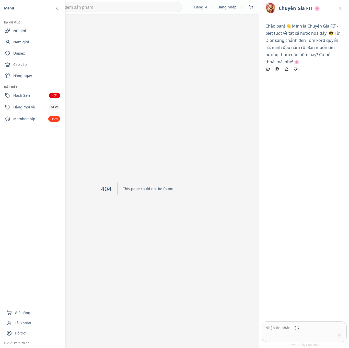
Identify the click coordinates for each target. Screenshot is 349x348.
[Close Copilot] (340, 8)
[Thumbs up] (286, 69)
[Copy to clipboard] (277, 69)
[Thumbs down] (295, 69)
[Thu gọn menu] (57, 8)
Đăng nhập (227, 7)
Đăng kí (200, 7)
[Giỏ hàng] (251, 7)
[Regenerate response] (268, 69)
